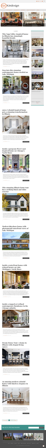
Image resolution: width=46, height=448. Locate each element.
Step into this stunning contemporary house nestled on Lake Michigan (15, 72)
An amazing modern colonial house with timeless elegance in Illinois (15, 383)
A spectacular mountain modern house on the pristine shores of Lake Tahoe (37, 91)
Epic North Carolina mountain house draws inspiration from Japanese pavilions (37, 80)
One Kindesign (5, 66)
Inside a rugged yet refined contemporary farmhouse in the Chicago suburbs (15, 306)
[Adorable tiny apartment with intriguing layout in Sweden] (38, 436)
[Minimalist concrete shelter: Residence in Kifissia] (18, 436)
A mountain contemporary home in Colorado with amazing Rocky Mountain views (37, 69)
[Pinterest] (38, 1)
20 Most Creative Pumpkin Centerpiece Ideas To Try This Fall (30, 25)
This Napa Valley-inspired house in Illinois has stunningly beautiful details (15, 36)
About (9, 443)
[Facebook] (39, 1)
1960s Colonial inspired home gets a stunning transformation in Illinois (14, 112)
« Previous (5, 420)
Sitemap (37, 443)
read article (26, 66)
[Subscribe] (42, 1)
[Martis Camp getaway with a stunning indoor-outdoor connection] (28, 436)
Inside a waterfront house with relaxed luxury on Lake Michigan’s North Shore (14, 267)
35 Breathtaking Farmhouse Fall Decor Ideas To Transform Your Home (10, 25)
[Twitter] (36, 1)
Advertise (12, 443)
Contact (19, 443)
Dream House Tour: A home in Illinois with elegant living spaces (14, 345)
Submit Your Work (23, 443)
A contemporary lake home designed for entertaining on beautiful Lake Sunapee (37, 47)
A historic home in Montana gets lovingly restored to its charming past (37, 58)
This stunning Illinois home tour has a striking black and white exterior (15, 189)
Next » (15, 420)
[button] (0, 19)
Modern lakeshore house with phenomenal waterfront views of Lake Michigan (15, 228)
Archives (15, 443)
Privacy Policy (29, 443)
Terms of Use (34, 443)
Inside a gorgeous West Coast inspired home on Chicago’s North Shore (14, 151)
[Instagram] (41, 1)
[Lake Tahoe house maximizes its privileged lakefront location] (7, 436)
